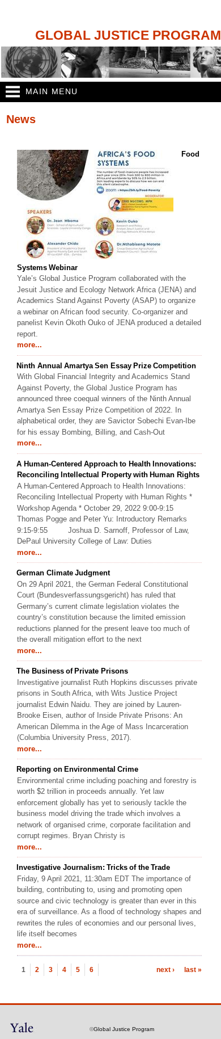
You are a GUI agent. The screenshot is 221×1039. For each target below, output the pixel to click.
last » (193, 970)
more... (29, 344)
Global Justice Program (128, 35)
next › (165, 970)
